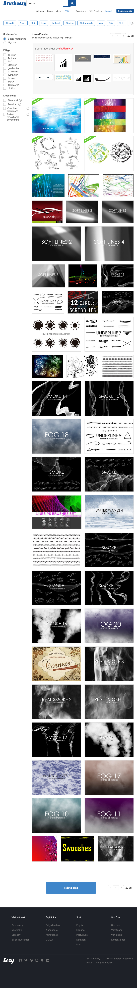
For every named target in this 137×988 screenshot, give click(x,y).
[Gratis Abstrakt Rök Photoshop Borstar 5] (56, 474)
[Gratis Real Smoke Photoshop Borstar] (116, 849)
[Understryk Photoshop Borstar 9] (109, 436)
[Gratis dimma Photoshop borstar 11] (109, 815)
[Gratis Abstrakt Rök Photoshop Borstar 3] (109, 474)
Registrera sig (125, 11)
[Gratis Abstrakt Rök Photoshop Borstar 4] (118, 302)
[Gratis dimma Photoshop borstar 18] (56, 436)
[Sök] (72, 3)
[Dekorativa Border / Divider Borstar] (117, 366)
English (80, 925)
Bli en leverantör (20, 939)
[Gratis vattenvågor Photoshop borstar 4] (109, 512)
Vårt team (116, 929)
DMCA (49, 939)
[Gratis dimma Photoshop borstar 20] (109, 626)
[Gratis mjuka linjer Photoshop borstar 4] (109, 243)
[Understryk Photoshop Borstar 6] (48, 302)
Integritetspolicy (104, 962)
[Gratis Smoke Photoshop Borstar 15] (109, 398)
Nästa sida (71, 887)
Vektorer (40, 11)
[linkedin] (47, 960)
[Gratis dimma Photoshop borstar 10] (56, 815)
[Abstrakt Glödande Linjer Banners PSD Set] (109, 115)
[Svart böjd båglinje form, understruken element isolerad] (44, 77)
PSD (67, 11)
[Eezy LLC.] (8, 960)
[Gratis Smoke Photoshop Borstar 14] (56, 398)
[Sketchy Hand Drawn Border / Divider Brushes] (56, 550)
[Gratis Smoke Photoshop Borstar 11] (109, 588)
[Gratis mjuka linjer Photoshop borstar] (118, 211)
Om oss (115, 925)
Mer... (79, 944)
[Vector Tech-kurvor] (118, 185)
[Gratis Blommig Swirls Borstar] (82, 366)
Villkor (89, 962)
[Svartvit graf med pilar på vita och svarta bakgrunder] (83, 78)
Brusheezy (17, 925)
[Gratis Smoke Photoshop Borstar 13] (117, 276)
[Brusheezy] (14, 3)
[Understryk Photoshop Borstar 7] (109, 334)
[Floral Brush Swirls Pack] (56, 153)
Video (58, 11)
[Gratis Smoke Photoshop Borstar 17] (109, 739)
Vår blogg (116, 934)
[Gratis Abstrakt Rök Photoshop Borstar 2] (109, 550)
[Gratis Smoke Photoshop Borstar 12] (56, 739)
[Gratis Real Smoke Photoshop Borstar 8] (109, 663)
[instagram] (36, 960)
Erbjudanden (53, 925)
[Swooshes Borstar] (77, 849)
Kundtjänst (52, 934)
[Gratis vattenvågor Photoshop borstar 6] (56, 777)
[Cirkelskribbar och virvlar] (82, 302)
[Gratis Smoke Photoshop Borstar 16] (56, 626)
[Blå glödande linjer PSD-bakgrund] (48, 185)
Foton (50, 11)
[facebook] (20, 960)
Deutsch (81, 939)
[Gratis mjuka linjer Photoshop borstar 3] (82, 211)
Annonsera (52, 929)
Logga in (109, 11)
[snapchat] (42, 960)
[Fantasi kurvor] (82, 276)
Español (80, 929)
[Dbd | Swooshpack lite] (47, 211)
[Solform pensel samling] (56, 334)
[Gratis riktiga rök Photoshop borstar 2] (56, 701)
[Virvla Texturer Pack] (44, 849)
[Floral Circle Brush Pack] (109, 153)
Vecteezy (17, 929)
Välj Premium (96, 11)
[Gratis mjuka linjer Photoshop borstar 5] (48, 276)
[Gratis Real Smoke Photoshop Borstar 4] (109, 701)
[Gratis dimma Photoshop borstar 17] (109, 777)
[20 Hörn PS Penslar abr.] (56, 663)
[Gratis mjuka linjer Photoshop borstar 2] (56, 243)
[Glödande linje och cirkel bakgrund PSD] (56, 115)
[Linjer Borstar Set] (57, 512)
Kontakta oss (118, 939)
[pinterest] (31, 960)
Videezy (16, 934)
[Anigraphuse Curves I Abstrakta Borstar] (47, 366)
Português (82, 934)
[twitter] (25, 960)
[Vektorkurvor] (83, 185)
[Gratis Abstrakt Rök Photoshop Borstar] (56, 588)
